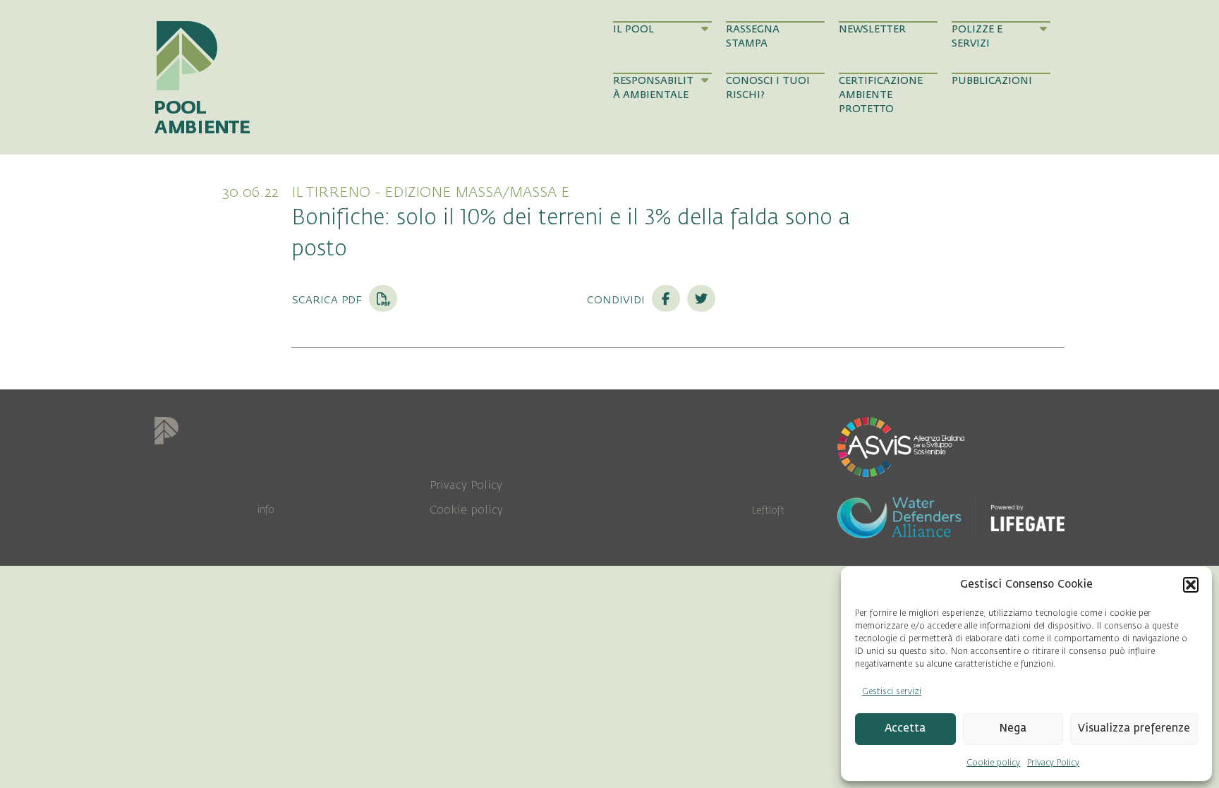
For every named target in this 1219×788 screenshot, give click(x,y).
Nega (1012, 728)
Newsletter (872, 29)
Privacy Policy (1053, 763)
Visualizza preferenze (1134, 728)
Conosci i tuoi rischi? (768, 88)
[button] (1191, 585)
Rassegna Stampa (753, 36)
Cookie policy (993, 763)
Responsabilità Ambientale (653, 88)
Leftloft (767, 510)
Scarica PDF (328, 299)
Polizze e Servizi (977, 36)
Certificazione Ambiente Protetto (881, 95)
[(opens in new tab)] (900, 446)
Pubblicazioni (992, 81)
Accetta (905, 728)
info (265, 509)
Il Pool (633, 29)
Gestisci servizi (891, 691)
